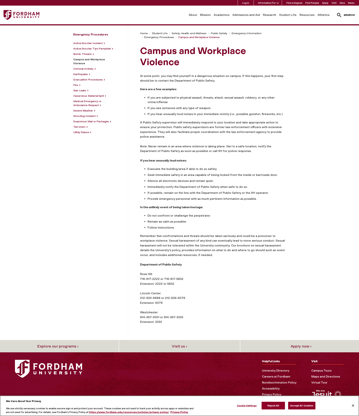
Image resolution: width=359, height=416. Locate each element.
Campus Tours (321, 370)
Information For (267, 2)
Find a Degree (294, 2)
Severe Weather (83, 110)
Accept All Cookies (301, 405)
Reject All (273, 405)
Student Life (288, 15)
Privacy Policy (271, 394)
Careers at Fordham (276, 376)
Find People (312, 2)
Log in (245, 2)
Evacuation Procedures (88, 79)
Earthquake (80, 74)
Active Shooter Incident (88, 43)
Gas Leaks (79, 90)
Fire (75, 85)
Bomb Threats (82, 54)
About (193, 15)
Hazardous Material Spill (88, 95)
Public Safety (219, 33)
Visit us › (179, 346)
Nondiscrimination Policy (279, 382)
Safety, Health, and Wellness (189, 33)
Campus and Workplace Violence (199, 37)
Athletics (323, 15)
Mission (205, 15)
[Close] (353, 405)
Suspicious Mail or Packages (91, 121)
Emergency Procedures (159, 37)
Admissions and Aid (246, 15)
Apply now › (301, 346)
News (351, 2)
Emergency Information (246, 33)
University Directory (275, 370)
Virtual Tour (319, 382)
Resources (307, 15)
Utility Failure (81, 132)
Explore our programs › (58, 346)
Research (269, 15)
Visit (334, 2)
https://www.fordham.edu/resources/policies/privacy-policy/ (129, 412)
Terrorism (79, 126)
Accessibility (271, 388)
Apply (325, 2)
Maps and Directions (325, 376)
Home (144, 33)
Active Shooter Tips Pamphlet (92, 48)
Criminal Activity (83, 68)
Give (342, 2)
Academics (221, 15)
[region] (179, 406)
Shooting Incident (84, 116)
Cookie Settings (247, 405)
